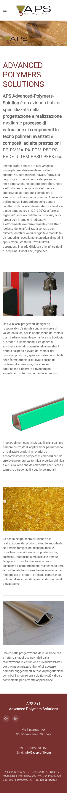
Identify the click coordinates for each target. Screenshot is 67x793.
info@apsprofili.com (38, 752)
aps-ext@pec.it (48, 779)
